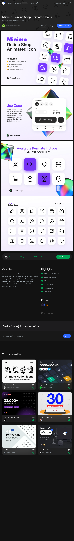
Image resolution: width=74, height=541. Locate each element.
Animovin (44, 420)
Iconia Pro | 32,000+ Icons (11, 417)
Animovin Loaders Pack (46, 417)
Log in (65, 3)
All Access (21, 3)
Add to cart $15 (64, 26)
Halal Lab (44, 387)
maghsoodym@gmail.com (13, 26)
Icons (17, 387)
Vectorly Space (10, 387)
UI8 (43, 452)
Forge (32, 3)
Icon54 (6, 450)
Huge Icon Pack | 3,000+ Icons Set (50, 385)
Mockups (48, 452)
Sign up (58, 3)
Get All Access (63, 257)
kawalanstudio (10, 420)
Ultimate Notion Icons (10, 385)
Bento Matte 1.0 (44, 450)
